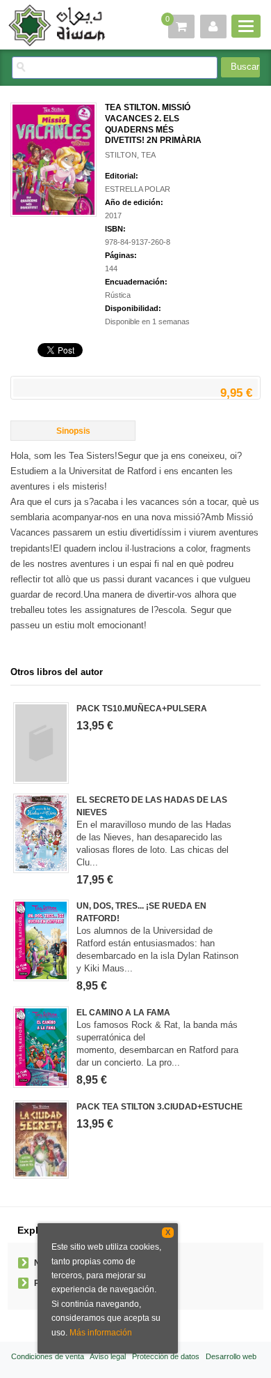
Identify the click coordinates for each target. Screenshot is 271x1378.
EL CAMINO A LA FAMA (123, 1012)
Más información (100, 1333)
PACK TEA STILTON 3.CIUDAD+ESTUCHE (159, 1107)
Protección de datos (165, 1356)
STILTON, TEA (130, 155)
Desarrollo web (231, 1356)
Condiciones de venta (47, 1356)
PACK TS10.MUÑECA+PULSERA (141, 708)
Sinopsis (73, 431)
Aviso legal (108, 1356)
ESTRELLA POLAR (137, 189)
